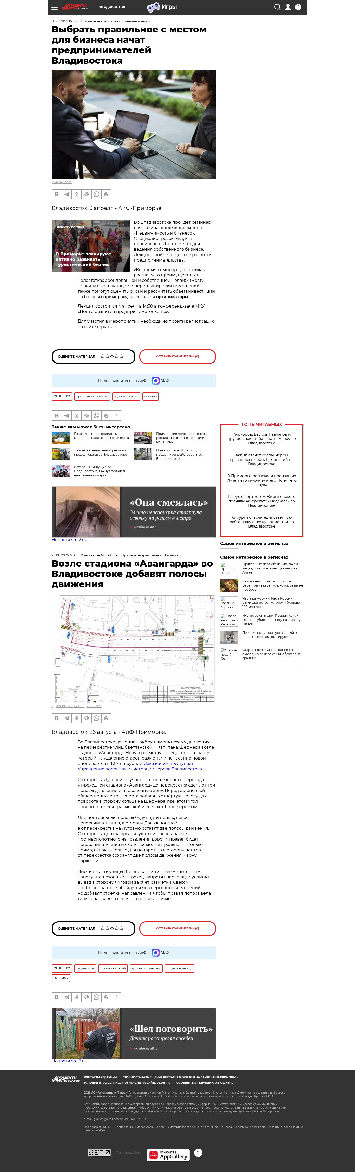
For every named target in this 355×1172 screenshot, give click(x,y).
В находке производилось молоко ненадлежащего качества (101, 436)
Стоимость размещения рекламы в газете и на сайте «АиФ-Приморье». (181, 1077)
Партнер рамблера (128, 1152)
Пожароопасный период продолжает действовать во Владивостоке (179, 454)
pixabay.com (62, 182)
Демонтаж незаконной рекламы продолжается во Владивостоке (100, 452)
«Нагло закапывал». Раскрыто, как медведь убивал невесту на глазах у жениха (271, 620)
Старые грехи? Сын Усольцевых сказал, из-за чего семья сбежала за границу (271, 654)
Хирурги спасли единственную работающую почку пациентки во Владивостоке (261, 522)
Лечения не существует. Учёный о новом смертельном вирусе (269, 635)
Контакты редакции (100, 1077)
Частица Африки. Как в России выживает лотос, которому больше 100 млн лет (271, 602)
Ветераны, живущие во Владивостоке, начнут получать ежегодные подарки (100, 471)
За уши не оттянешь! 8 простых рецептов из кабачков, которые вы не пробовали (272, 585)
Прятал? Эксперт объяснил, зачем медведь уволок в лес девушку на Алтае (270, 568)
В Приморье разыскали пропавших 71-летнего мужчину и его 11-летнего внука (262, 480)
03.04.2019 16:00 (64, 21)
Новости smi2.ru (69, 539)
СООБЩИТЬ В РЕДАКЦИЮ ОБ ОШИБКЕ (204, 1082)
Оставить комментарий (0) (177, 356)
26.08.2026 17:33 (64, 555)
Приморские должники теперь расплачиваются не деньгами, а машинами (182, 438)
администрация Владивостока (77, 706)
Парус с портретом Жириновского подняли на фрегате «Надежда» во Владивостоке (261, 501)
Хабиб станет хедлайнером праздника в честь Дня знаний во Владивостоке (262, 459)
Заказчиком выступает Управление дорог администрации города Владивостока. (140, 766)
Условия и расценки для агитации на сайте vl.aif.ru (127, 1082)
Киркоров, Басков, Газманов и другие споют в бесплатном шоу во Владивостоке (262, 438)
